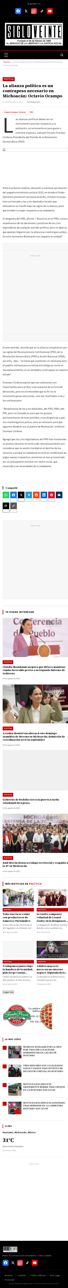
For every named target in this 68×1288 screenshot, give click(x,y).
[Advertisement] (34, 295)
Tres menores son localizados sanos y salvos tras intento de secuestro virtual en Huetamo (43, 1068)
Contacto (21, 1275)
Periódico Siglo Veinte (24, 1283)
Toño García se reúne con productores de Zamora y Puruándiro (16, 917)
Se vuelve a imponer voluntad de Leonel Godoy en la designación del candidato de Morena (52, 920)
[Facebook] (18, 11)
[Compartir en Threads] (6, 506)
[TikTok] (42, 11)
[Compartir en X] (21, 495)
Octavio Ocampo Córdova (15, 112)
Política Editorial (37, 1275)
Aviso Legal (55, 1275)
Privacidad (9, 1279)
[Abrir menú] (6, 55)
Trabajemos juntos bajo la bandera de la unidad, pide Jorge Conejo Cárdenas (18, 971)
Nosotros (9, 1275)
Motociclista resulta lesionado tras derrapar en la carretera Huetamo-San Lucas (44, 1105)
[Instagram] (34, 11)
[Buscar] (61, 55)
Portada (6, 62)
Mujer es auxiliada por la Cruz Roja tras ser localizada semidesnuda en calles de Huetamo (42, 1051)
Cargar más (8, 992)
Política (8, 79)
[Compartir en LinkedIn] (44, 495)
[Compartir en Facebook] (13, 495)
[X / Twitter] (26, 11)
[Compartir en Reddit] (36, 495)
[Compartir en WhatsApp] (6, 495)
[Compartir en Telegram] (28, 495)
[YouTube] (50, 11)
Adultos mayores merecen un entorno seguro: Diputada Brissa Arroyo (52, 971)
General (7, 910)
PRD (31, 112)
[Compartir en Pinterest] (51, 495)
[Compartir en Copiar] (13, 506)
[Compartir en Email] (59, 495)
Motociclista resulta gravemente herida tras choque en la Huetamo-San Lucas (44, 1087)
